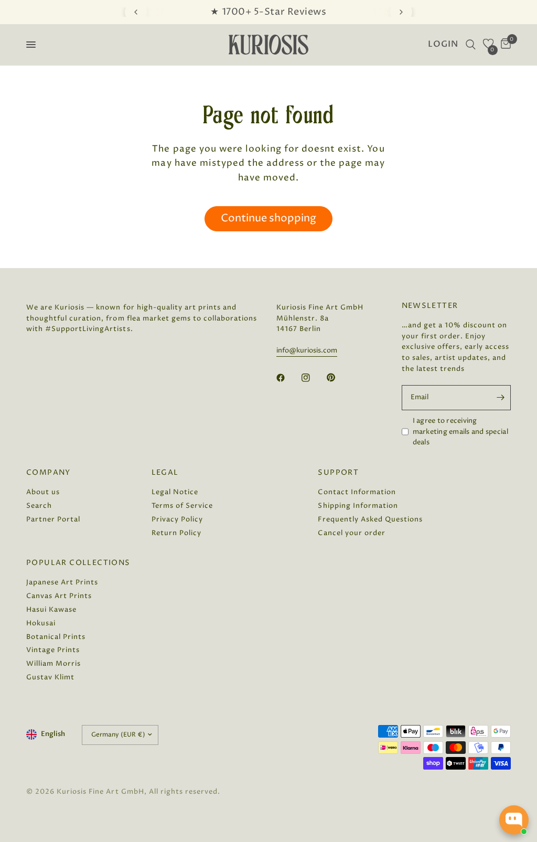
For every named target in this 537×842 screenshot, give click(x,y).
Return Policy (176, 533)
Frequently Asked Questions (370, 519)
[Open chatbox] (514, 820)
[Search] (470, 44)
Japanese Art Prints (62, 582)
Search (39, 505)
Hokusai (41, 623)
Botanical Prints (55, 637)
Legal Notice (175, 492)
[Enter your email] (500, 397)
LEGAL (165, 472)
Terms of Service (182, 505)
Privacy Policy (177, 519)
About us (43, 492)
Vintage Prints (53, 650)
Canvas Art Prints (59, 596)
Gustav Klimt (50, 677)
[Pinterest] (338, 377)
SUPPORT (338, 472)
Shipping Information (358, 505)
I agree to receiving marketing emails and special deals (460, 431)
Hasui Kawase (51, 609)
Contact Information (356, 492)
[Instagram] (313, 377)
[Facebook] (287, 377)
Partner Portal (53, 519)
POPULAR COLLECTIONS (78, 563)
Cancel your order (351, 533)
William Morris (53, 663)
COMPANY (48, 472)
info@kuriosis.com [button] (306, 350)
